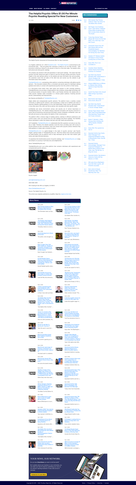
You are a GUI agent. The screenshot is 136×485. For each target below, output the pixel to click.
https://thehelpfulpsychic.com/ (37, 188)
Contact (107, 483)
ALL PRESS (46, 8)
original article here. (66, 194)
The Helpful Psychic (63, 64)
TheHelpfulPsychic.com (35, 82)
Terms (83, 483)
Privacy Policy (91, 483)
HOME (31, 8)
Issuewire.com (52, 64)
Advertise (99, 483)
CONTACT (53, 8)
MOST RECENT (38, 8)
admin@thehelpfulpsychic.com (37, 180)
